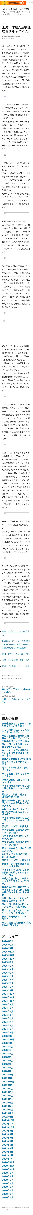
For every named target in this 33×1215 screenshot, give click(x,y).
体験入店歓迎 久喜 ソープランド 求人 (16, 781)
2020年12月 (8, 1162)
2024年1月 (7, 1032)
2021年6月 (7, 1141)
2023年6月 (7, 1057)
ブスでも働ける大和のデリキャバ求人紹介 (15, 831)
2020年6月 (8, 1183)
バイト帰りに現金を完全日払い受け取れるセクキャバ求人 (16, 788)
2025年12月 (8, 951)
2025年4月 (8, 980)
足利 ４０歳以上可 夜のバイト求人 (16, 768)
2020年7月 (7, 1180)
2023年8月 (7, 1050)
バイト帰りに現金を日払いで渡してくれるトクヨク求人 (15, 820)
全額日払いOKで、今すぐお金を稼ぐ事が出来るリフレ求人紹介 (16, 812)
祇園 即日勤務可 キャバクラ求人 (16, 917)
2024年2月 (8, 1029)
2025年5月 (7, 976)
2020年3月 (8, 1194)
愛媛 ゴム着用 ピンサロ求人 (16, 666)
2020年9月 (8, 1173)
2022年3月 (7, 1109)
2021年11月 (8, 1123)
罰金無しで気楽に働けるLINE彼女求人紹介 (14, 795)
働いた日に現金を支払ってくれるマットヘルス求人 (15, 905)
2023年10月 (8, 1043)
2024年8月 (8, 1008)
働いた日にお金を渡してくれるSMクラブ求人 (15, 745)
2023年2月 (7, 1071)
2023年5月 (7, 1060)
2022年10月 (8, 1085)
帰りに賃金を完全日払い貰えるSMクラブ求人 (16, 923)
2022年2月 (7, 1113)
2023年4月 (8, 1064)
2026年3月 (7, 941)
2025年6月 (7, 972)
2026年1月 (7, 948)
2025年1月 (7, 990)
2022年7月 (7, 1095)
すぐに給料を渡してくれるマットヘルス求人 (15, 730)
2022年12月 (8, 1078)
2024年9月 (8, 1004)
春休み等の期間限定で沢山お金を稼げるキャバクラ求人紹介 (16, 761)
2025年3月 (7, 983)
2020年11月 (8, 1166)
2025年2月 (7, 987)
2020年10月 (8, 1169)
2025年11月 (8, 955)
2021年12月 (8, 1120)
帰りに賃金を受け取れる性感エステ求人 (16, 849)
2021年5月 (7, 1144)
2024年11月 (8, 997)
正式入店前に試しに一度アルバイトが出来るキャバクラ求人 (16, 881)
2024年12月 (8, 994)
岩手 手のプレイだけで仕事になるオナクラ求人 (15, 899)
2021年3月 (7, 1151)
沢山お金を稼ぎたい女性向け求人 (12, 1207)
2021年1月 (7, 1159)
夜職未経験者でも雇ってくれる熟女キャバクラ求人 (16, 724)
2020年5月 (8, 1187)
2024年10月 (8, 1001)
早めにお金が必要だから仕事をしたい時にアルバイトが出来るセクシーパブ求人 (15, 738)
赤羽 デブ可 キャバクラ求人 (16, 654)
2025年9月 (7, 962)
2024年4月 (8, 1022)
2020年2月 (8, 1197)
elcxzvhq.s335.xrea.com (12, 36)
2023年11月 (8, 1039)
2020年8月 (8, 1176)
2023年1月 (7, 1074)
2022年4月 (8, 1106)
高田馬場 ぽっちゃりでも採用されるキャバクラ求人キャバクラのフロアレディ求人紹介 (16, 644)
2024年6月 (8, 1015)
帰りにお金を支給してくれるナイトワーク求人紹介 (15, 911)
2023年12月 (8, 1036)
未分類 (20, 678)
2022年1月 (7, 1116)
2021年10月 (8, 1127)
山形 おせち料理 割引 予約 (15, 660)
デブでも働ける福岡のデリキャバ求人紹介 (15, 843)
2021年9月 (7, 1130)
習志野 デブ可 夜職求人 (15, 826)
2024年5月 (8, 1018)
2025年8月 (7, 965)
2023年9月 (7, 1046)
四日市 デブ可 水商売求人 (16, 860)
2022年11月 (8, 1081)
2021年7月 (7, 1138)
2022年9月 (7, 1088)
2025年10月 (8, 959)
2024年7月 (7, 1011)
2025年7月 (7, 969)
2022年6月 (7, 1099)
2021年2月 (7, 1155)
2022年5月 (7, 1102)
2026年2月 (7, 944)
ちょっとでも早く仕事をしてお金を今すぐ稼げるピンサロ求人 (15, 753)
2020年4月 (8, 1190)
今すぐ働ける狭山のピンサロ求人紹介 (15, 837)
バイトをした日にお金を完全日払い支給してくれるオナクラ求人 (15, 872)
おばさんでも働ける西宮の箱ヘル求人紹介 (15, 855)
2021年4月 (7, 1148)
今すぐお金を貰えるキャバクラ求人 (15, 775)
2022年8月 (7, 1092)
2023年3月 (7, 1067)
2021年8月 (7, 1134)
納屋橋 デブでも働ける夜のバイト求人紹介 (15, 865)
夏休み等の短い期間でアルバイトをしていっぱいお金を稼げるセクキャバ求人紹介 (15, 891)
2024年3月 (8, 1025)
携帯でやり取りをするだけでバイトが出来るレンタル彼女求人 (15, 803)
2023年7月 (7, 1053)
